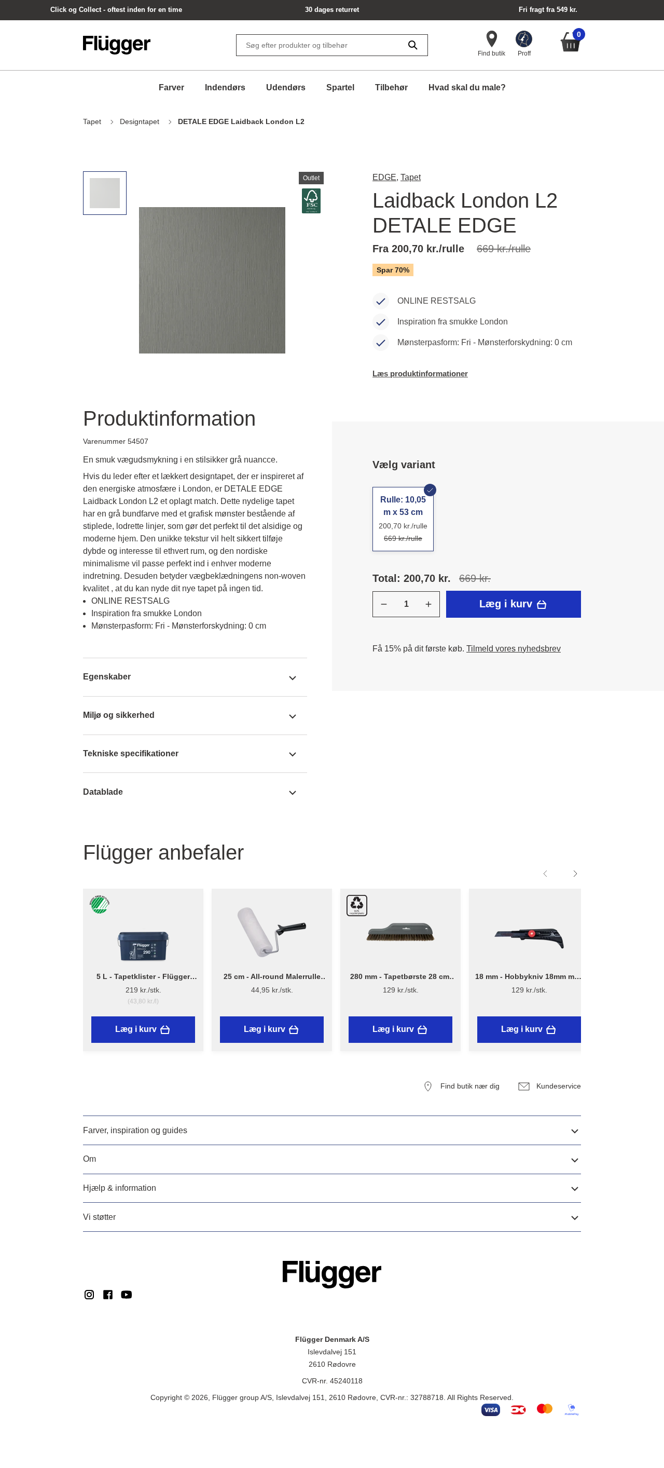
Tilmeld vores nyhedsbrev (513, 648)
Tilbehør (391, 87)
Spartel (340, 87)
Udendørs (286, 87)
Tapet (410, 177)
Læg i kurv (507, 603)
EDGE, (385, 177)
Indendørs (225, 87)
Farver (171, 87)
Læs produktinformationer (420, 373)
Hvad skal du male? (467, 87)
